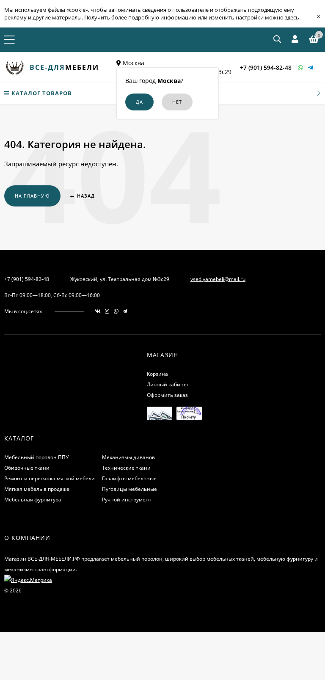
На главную (32, 196)
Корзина (157, 373)
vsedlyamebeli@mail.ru (217, 279)
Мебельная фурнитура (32, 499)
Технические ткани (126, 467)
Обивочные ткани (27, 467)
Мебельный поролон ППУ (36, 457)
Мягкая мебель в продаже (36, 489)
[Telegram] (311, 67)
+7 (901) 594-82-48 (266, 67)
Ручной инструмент (126, 499)
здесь (292, 17)
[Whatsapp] (301, 67)
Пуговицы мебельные (129, 489)
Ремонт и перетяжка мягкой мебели (49, 478)
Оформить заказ (167, 395)
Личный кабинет (168, 384)
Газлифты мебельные (129, 478)
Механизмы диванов (128, 457)
